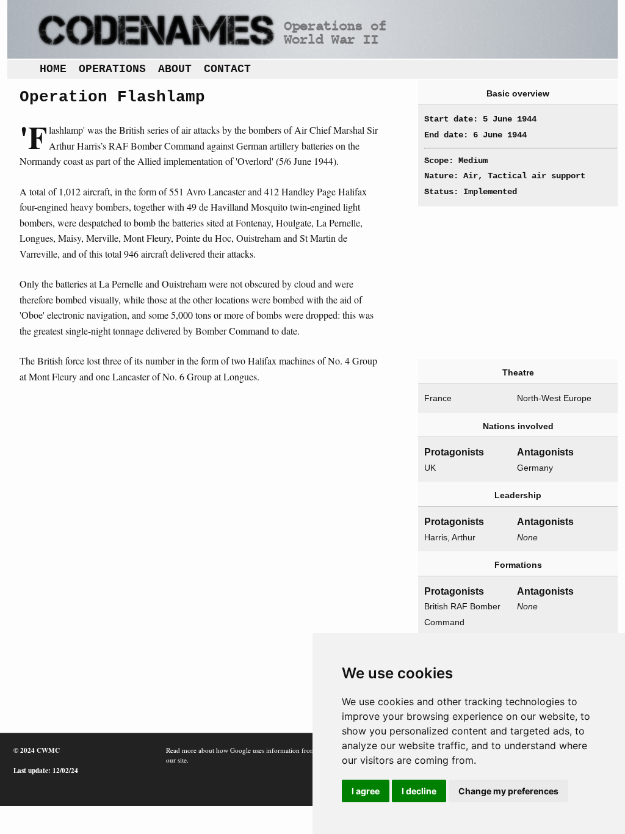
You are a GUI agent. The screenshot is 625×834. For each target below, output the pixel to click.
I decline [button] (419, 791)
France (438, 398)
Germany (535, 468)
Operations (112, 69)
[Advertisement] (515, 282)
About (175, 69)
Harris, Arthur (449, 537)
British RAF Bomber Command (462, 614)
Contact (227, 69)
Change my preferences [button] (508, 791)
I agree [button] (366, 791)
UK (430, 468)
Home (53, 69)
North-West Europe (554, 398)
